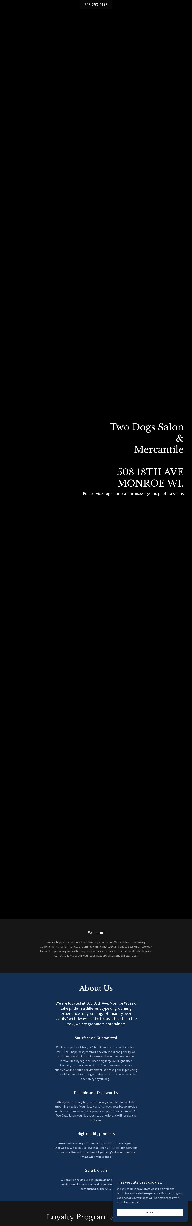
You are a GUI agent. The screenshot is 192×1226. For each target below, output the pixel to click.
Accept (150, 1212)
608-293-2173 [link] (96, 4)
